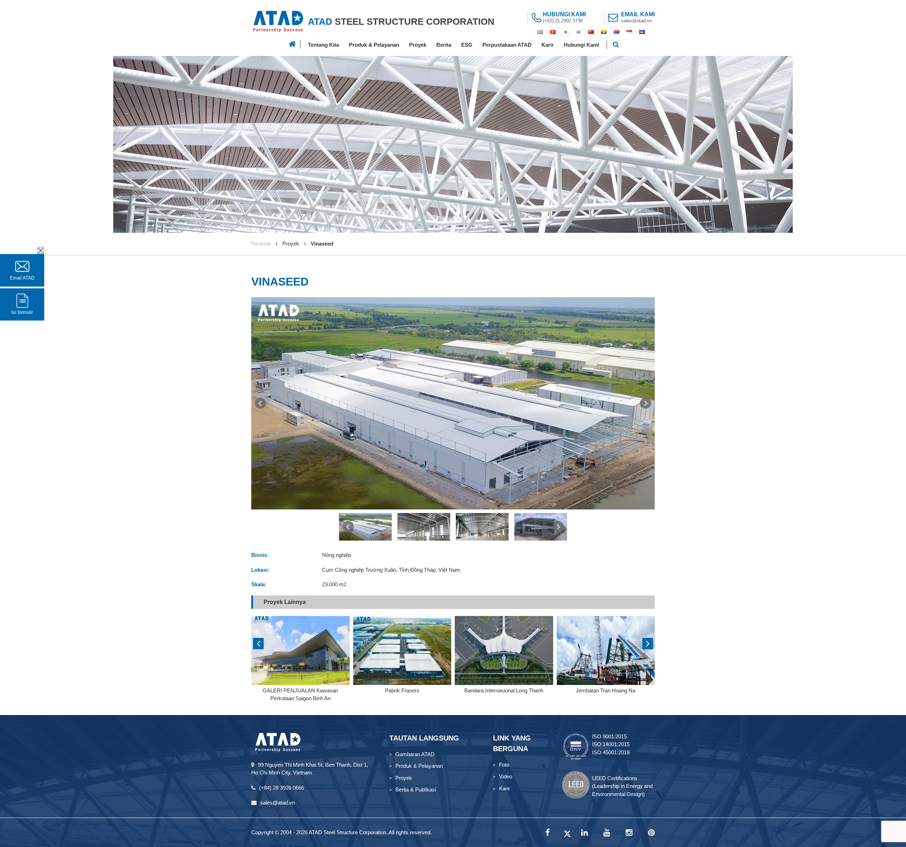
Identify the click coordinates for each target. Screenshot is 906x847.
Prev (260, 403)
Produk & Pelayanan (374, 45)
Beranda (261, 244)
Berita (443, 45)
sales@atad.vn (636, 20)
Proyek (417, 45)
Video (505, 776)
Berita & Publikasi (415, 789)
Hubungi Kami (581, 45)
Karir (547, 45)
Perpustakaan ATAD (507, 45)
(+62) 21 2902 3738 (563, 20)
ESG (466, 45)
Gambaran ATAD (415, 754)
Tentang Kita (323, 45)
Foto (504, 765)
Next (645, 403)
